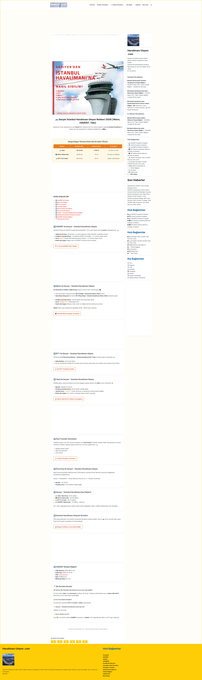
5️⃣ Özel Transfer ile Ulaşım (63, 208)
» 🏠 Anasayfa (131, 170)
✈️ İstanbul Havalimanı (134, 275)
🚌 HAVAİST (131, 269)
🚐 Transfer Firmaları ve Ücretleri (65, 458)
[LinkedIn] (85, 641)
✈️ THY (129, 263)
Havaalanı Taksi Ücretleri (110, 665)
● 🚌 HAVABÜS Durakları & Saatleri (138, 218)
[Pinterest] (78, 641)
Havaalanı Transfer (109, 667)
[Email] (72, 641)
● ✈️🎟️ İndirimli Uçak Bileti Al (136, 245)
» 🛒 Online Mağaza (133, 168)
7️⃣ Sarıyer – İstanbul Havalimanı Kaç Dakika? (69, 213)
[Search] (151, 5)
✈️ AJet (129, 267)
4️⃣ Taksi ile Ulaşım (61, 206)
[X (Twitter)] (66, 641)
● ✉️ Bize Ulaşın (132, 253)
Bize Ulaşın (106, 676)
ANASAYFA (92, 4)
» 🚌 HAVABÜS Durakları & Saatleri (137, 147)
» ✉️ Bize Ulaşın (132, 174)
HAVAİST (105, 657)
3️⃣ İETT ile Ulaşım (60, 204)
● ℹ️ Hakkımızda (132, 251)
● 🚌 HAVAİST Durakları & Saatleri (137, 214)
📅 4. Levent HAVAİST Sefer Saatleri (66, 246)
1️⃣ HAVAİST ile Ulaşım (62, 200)
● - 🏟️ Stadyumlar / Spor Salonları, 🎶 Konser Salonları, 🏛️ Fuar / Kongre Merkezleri (139, 106)
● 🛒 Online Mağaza (133, 247)
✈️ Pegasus (130, 265)
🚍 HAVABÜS (131, 271)
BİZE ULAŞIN (145, 4)
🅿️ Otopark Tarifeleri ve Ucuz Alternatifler (68, 527)
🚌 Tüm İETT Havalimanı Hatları (64, 369)
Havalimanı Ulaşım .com (16, 648)
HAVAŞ (105, 659)
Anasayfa (106, 655)
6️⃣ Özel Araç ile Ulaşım (62, 210)
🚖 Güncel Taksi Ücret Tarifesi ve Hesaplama (69, 399)
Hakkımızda (106, 673)
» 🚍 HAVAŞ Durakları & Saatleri (137, 145)
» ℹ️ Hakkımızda (132, 172)
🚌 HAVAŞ (130, 273)
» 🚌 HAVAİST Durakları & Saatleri (137, 143)
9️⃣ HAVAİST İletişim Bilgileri (63, 217)
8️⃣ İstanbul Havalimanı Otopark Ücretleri (67, 215)
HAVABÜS (106, 661)
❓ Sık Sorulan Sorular (62, 219)
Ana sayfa (53, 34)
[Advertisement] (101, 21)
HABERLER (137, 4)
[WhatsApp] (53, 641)
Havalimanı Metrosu (109, 663)
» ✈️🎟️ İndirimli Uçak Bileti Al (136, 166)
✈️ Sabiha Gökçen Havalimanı (136, 277)
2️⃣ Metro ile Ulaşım (61, 202)
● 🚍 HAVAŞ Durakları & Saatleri (137, 216)
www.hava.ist (63, 574)
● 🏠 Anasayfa (132, 249)
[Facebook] (59, 641)
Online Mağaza (107, 671)
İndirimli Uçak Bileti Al (109, 669)
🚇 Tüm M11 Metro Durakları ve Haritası (67, 313)
